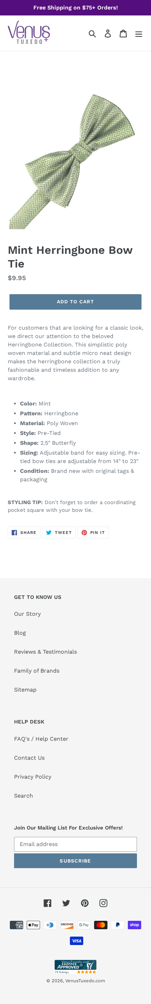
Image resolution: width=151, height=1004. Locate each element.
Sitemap (25, 689)
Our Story (27, 613)
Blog (20, 632)
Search (23, 795)
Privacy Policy (32, 776)
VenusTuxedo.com (85, 980)
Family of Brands (36, 670)
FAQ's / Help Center (41, 738)
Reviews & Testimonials (45, 651)
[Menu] (138, 33)
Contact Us (29, 757)
